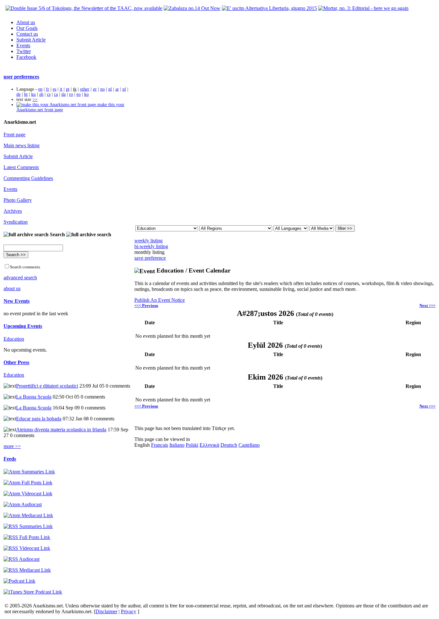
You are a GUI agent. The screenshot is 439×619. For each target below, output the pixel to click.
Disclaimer (106, 611)
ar (117, 89)
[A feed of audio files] (23, 504)
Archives (13, 211)
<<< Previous (146, 305)
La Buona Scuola (33, 396)
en (40, 89)
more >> (12, 446)
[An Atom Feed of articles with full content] (28, 482)
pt (67, 89)
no (102, 89)
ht (26, 94)
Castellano (249, 445)
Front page (14, 134)
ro (71, 94)
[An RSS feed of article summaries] (28, 526)
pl (124, 89)
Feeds (10, 459)
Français (159, 445)
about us (12, 288)
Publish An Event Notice (159, 300)
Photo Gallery (18, 200)
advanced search (20, 277)
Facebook (26, 57)
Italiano (176, 445)
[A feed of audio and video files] (28, 515)
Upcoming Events (23, 326)
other (84, 89)
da (63, 94)
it (61, 89)
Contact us (27, 34)
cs (48, 94)
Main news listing (22, 145)
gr (95, 89)
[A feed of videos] (28, 493)
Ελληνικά (209, 445)
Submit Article (31, 39)
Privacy (128, 611)
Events (23, 45)
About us (25, 22)
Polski (192, 445)
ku (33, 94)
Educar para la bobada (38, 418)
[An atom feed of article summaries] (29, 471)
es (54, 89)
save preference (150, 258)
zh (41, 94)
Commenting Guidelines (28, 178)
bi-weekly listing (151, 246)
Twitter (23, 51)
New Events (17, 301)
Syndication (16, 222)
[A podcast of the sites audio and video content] (19, 581)
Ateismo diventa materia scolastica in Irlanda (61, 429)
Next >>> (427, 305)
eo (78, 94)
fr (47, 89)
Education (14, 339)
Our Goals (27, 28)
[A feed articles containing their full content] (27, 537)
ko (86, 94)
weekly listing (148, 240)
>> (35, 99)
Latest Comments (21, 167)
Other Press (16, 362)
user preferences (21, 76)
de (18, 94)
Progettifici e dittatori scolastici (47, 386)
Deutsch (228, 445)
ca (56, 94)
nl (110, 89)
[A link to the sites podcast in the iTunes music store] (33, 592)
